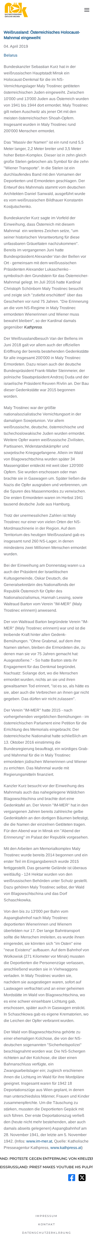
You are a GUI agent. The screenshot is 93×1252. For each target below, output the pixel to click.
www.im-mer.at (39, 1141)
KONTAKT (46, 1224)
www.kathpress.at (65, 1147)
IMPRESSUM (46, 1216)
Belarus (10, 55)
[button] (86, 10)
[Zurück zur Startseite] (16, 10)
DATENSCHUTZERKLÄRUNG (46, 1232)
